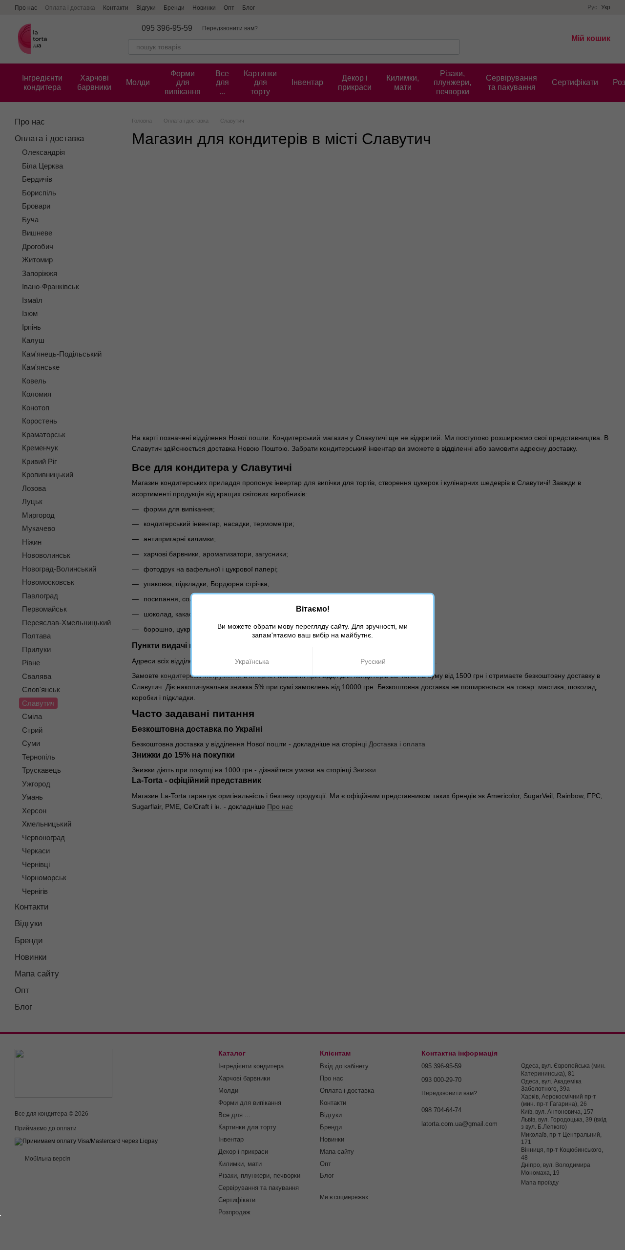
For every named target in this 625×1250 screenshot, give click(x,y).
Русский (373, 661)
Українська (252, 661)
